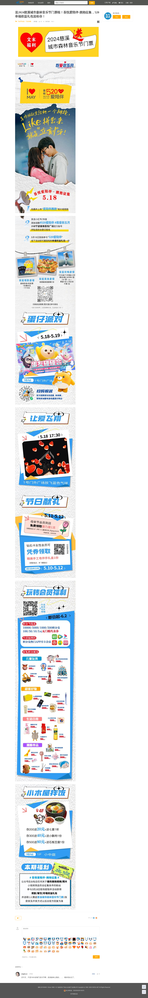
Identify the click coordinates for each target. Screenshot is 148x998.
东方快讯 (116, 13)
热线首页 (31, 3)
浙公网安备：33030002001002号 (75, 990)
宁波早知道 (21, 21)
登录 (131, 3)
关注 (121, 3)
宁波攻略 (28, 21)
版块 (49, 3)
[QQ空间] (94, 918)
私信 (126, 17)
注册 (127, 3)
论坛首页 (40, 3)
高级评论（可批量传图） (29, 957)
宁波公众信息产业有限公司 (70, 987)
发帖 (115, 3)
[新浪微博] (96, 918)
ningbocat (24, 974)
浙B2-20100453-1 (43, 987)
